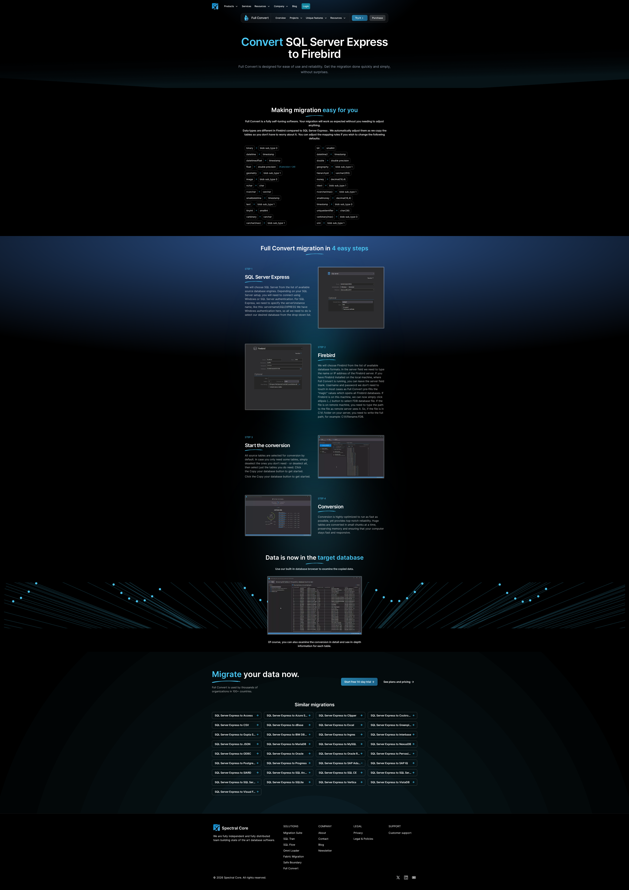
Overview (280, 17)
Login (306, 6)
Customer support (400, 832)
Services (246, 6)
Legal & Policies (363, 838)
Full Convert (260, 18)
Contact (323, 838)
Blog (294, 6)
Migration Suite (292, 832)
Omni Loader (291, 850)
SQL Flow (289, 844)
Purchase (377, 17)
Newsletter (325, 850)
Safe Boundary (292, 862)
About (322, 832)
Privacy (358, 832)
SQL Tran (289, 838)
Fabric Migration (293, 856)
